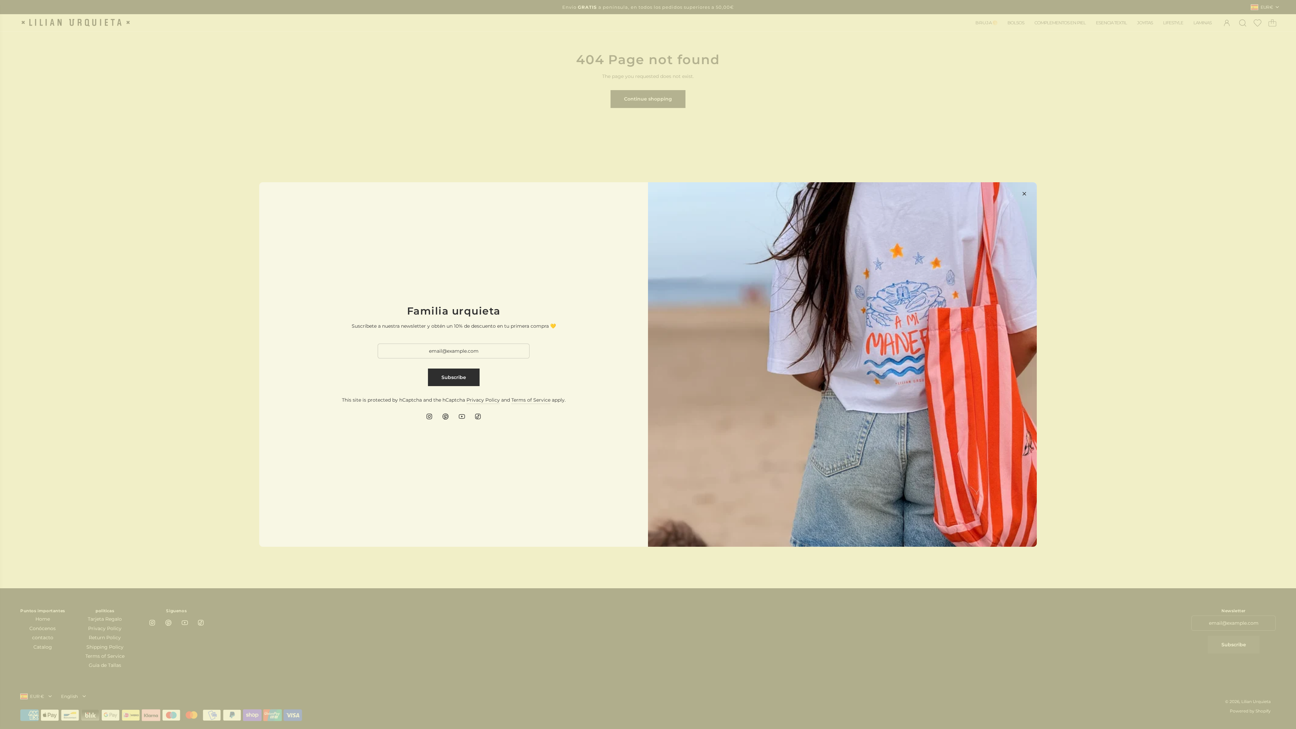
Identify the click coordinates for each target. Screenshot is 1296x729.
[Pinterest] (445, 416)
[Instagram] (429, 416)
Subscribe (453, 377)
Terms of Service (530, 400)
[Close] (1024, 193)
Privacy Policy (483, 400)
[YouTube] (461, 416)
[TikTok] (477, 416)
